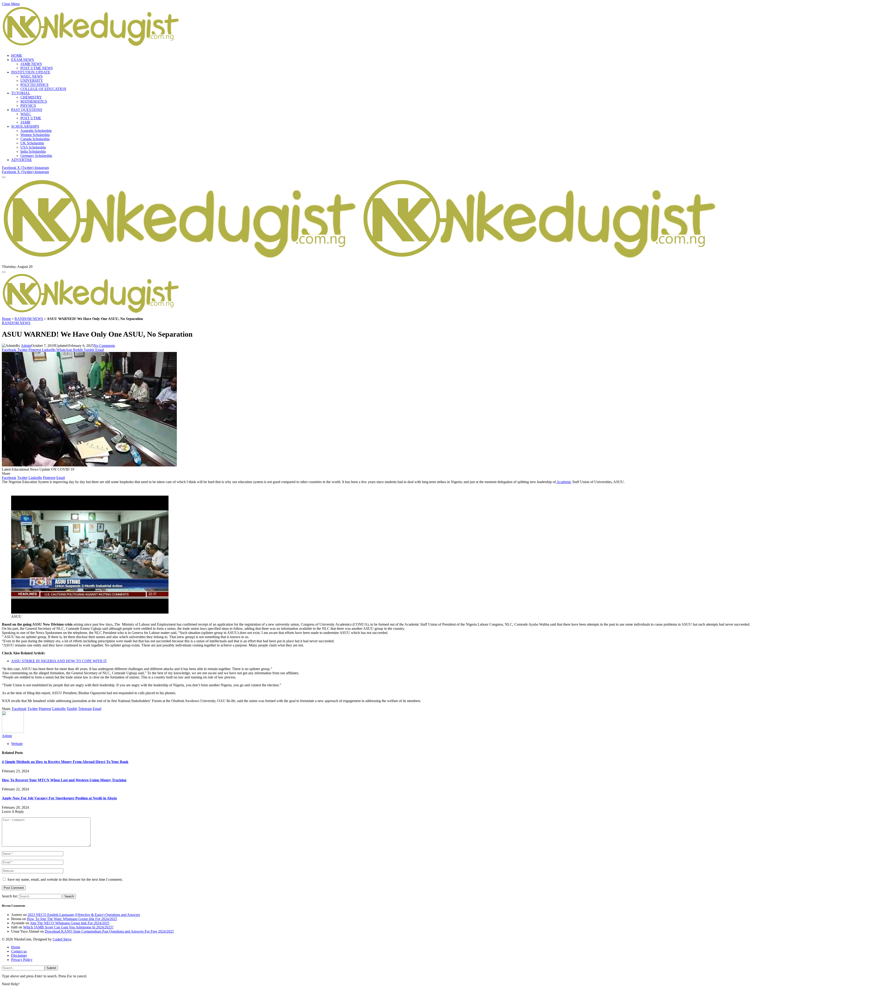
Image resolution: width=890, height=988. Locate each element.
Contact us (19, 951)
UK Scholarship (32, 143)
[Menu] (4, 177)
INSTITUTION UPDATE (30, 72)
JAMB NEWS (31, 64)
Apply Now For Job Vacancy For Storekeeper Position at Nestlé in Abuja (59, 798)
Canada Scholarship (35, 139)
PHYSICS (28, 106)
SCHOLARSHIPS (25, 126)
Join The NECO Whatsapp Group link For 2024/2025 (69, 923)
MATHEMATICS (33, 101)
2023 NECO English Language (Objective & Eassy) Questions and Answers (84, 915)
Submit (51, 968)
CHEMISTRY (31, 97)
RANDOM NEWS (29, 319)
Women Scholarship (35, 135)
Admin (26, 346)
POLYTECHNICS (34, 85)
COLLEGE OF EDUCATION (43, 89)
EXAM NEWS (22, 60)
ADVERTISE (21, 160)
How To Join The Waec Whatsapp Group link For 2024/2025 (72, 919)
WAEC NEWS (31, 76)
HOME (16, 55)
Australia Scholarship (36, 131)
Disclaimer (19, 955)
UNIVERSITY (31, 80)
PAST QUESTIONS (26, 110)
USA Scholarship (33, 147)
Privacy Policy (21, 960)
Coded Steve (62, 939)
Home (6, 319)
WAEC (25, 114)
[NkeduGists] (361, 262)
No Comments (104, 346)
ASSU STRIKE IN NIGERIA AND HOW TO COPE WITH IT (59, 661)
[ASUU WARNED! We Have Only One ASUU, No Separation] (89, 465)
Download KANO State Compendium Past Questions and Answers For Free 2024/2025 (109, 931)
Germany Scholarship (36, 156)
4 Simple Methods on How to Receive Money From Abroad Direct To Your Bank (65, 762)
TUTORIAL (20, 93)
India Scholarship (33, 151)
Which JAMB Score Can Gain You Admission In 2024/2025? (68, 927)
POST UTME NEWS (36, 68)
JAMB (25, 122)
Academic (563, 482)
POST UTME (30, 118)
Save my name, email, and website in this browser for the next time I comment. (65, 879)
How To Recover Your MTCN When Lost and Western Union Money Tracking (64, 780)
